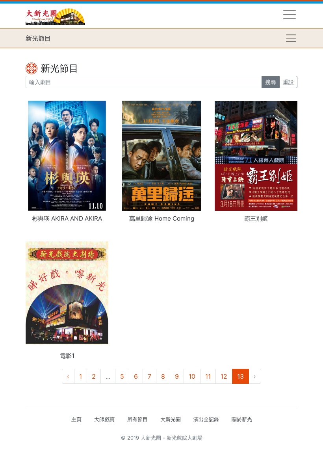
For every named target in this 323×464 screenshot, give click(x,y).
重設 (288, 82)
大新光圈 (170, 419)
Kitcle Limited (221, 447)
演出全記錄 (206, 419)
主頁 (76, 419)
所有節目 (137, 419)
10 (192, 376)
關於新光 (242, 419)
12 (224, 376)
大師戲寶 (104, 419)
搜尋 (270, 82)
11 (208, 376)
